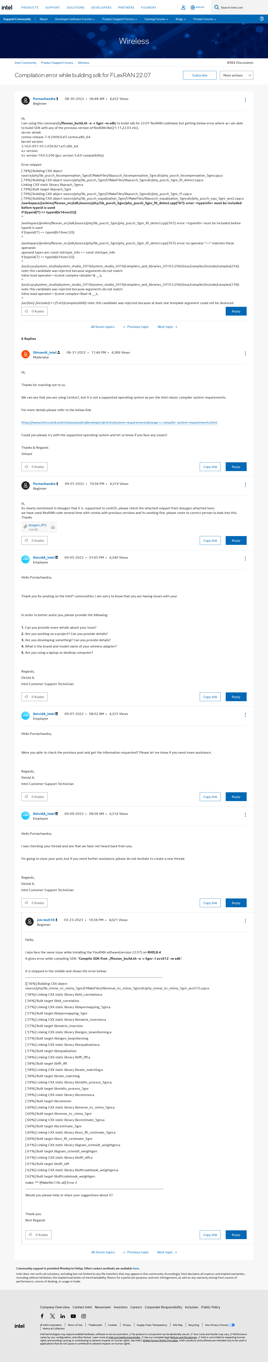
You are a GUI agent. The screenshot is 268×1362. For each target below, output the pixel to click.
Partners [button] (126, 7)
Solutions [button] (76, 7)
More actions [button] (233, 75)
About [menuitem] (44, 19)
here (136, 1268)
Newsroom (103, 1307)
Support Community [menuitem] (17, 19)
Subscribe (199, 75)
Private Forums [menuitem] (203, 19)
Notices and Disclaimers (183, 1337)
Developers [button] (101, 7)
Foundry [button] (149, 7)
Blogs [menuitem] (179, 19)
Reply (236, 311)
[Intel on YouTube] (73, 1316)
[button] (245, 99)
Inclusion (191, 1307)
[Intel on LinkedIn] (62, 1316)
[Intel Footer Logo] (20, 1325)
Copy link (210, 466)
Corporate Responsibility (163, 1307)
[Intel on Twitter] (52, 1316)
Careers (136, 1307)
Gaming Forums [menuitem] (155, 19)
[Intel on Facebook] (42, 1316)
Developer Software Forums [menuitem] (73, 19)
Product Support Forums (57, 62)
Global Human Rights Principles (160, 1340)
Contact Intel (82, 1307)
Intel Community (25, 62)
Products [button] (30, 7)
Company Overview (55, 1307)
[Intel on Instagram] (83, 1316)
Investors (121, 1307)
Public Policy (210, 1307)
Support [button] (52, 7)
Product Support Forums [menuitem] (118, 19)
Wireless (83, 62)
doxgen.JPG (37, 524)
